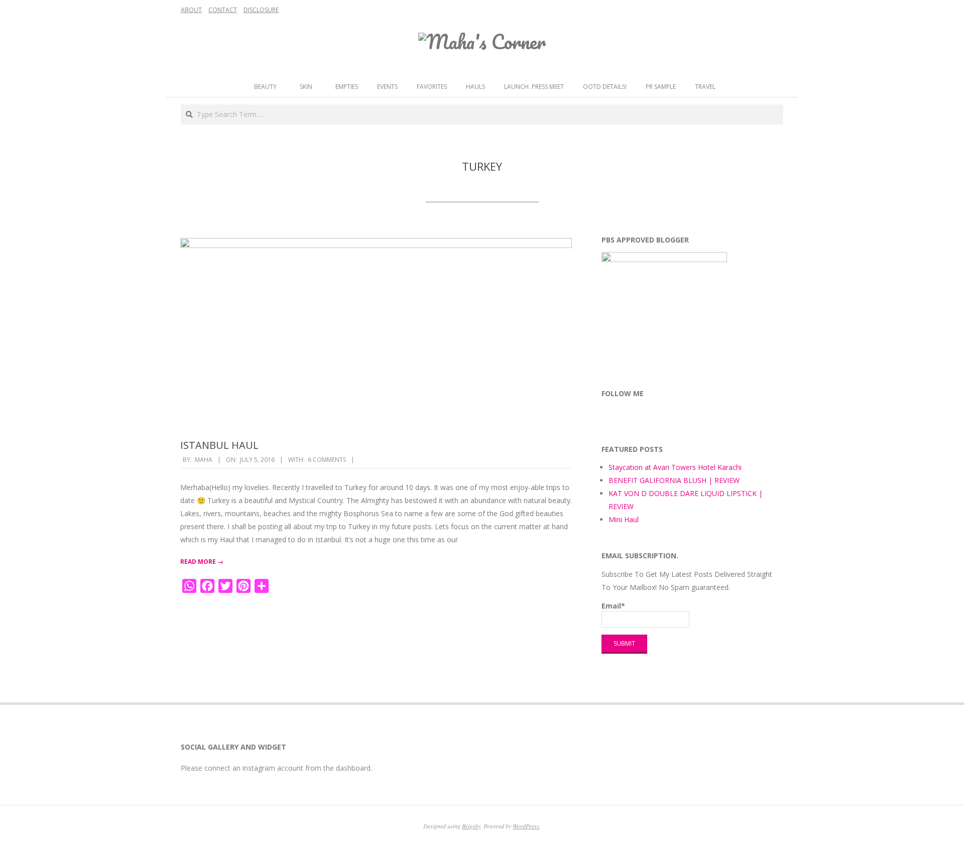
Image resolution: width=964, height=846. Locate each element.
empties (346, 86)
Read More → (201, 561)
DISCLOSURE (261, 10)
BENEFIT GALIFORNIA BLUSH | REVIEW (674, 480)
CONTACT (222, 10)
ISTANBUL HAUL (219, 445)
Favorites (432, 86)
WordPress (526, 826)
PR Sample (661, 86)
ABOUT (191, 10)
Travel (705, 86)
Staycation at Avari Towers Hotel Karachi (675, 467)
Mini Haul (624, 519)
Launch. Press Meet (534, 86)
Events (387, 86)
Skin (306, 86)
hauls (475, 86)
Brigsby (471, 826)
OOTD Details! (605, 86)
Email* (613, 606)
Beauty (265, 86)
